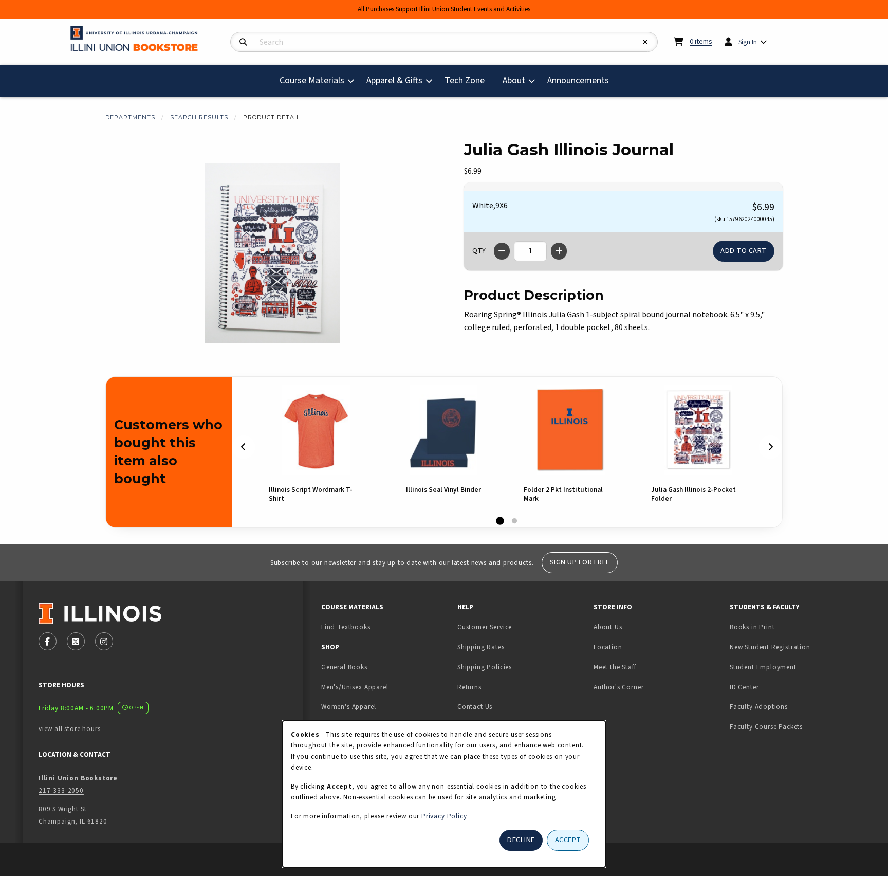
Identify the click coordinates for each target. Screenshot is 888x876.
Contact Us (474, 706)
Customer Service (484, 627)
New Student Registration (770, 647)
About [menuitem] (514, 80)
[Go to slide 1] (500, 521)
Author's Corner (618, 687)
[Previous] (243, 447)
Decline (521, 839)
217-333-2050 (61, 790)
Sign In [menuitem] (747, 42)
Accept (568, 839)
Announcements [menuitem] (578, 80)
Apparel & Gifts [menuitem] (394, 80)
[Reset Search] (645, 42)
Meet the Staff (615, 667)
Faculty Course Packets (766, 727)
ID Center (776, 687)
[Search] (243, 42)
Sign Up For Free (580, 562)
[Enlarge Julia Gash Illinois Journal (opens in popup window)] (272, 253)
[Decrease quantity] (502, 251)
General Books (344, 667)
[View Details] (316, 430)
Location (608, 647)
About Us (608, 627)
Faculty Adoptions (759, 706)
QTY (479, 251)
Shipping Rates (481, 647)
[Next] (770, 447)
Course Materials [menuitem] (312, 80)
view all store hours (70, 729)
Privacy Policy (444, 816)
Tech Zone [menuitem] (469, 80)
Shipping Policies (484, 667)
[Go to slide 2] (514, 521)
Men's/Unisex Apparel (354, 687)
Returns (469, 687)
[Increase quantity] (559, 251)
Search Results (199, 117)
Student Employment (794, 667)
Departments (130, 117)
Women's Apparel (348, 706)
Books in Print (784, 627)
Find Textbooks (346, 627)
